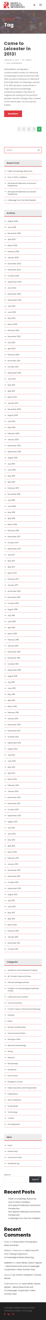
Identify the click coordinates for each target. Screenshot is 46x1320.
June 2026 (12, 227)
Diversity (11, 1015)
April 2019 (11, 482)
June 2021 (12, 379)
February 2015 (13, 712)
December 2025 (14, 233)
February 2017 (13, 579)
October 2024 (13, 276)
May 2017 (11, 561)
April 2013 (11, 846)
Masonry (11, 1057)
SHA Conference (14, 63)
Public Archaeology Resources (20, 171)
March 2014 (12, 779)
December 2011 (14, 943)
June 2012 (12, 906)
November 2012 (14, 876)
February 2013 (13, 858)
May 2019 (11, 476)
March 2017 (12, 573)
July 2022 (11, 342)
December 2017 (14, 536)
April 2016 (11, 627)
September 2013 (14, 815)
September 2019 (14, 452)
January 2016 (13, 646)
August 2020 (13, 415)
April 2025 (11, 239)
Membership (13, 1063)
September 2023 (14, 300)
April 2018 (11, 518)
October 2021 (13, 367)
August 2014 (13, 749)
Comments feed (15, 1157)
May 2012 (11, 912)
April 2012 (11, 919)
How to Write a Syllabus (17, 177)
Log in (10, 1145)
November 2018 (14, 494)
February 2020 (13, 433)
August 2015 (12, 676)
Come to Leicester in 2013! (17, 48)
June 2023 (12, 312)
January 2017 (13, 585)
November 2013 (14, 803)
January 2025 (13, 257)
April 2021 (11, 391)
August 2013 (12, 821)
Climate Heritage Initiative (18, 982)
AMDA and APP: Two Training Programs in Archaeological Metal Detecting (21, 1254)
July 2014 (11, 755)
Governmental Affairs (16, 1033)
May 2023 (11, 318)
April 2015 (11, 700)
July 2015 (11, 682)
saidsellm (8, 1262)
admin (28, 60)
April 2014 (11, 773)
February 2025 (13, 251)
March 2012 (12, 925)
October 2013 (13, 809)
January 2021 (13, 403)
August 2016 (12, 609)
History (10, 1051)
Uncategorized (14, 1124)
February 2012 (13, 931)
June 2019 (12, 470)
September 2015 (14, 670)
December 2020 (14, 409)
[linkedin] (9, 1314)
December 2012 (14, 870)
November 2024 (14, 270)
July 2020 (11, 421)
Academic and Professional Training (22, 970)
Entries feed (12, 1151)
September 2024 (15, 282)
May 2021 (11, 385)
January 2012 (13, 937)
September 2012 (14, 888)
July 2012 (11, 900)
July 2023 (11, 306)
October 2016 (13, 603)
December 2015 (14, 652)
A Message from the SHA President (22, 200)
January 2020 (13, 439)
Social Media (13, 1106)
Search (7, 1174)
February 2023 (13, 330)
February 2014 (13, 785)
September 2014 (14, 743)
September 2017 (14, 549)
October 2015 (13, 664)
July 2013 (11, 828)
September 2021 (14, 373)
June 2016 (12, 621)
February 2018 (13, 530)
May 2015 (11, 694)
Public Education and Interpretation (22, 1088)
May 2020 (12, 427)
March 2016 (12, 633)
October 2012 (13, 882)
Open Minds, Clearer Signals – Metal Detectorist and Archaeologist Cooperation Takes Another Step (23, 1266)
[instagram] (13, 1314)
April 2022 (11, 348)
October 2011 (13, 949)
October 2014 (13, 737)
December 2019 (14, 445)
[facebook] (4, 1314)
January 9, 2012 (11, 60)
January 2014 (13, 791)
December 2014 (14, 724)
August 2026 (13, 221)
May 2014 (11, 767)
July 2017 (11, 555)
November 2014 (14, 731)
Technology (12, 1112)
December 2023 (14, 294)
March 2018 (12, 524)
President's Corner (15, 1082)
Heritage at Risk (14, 1039)
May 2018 (11, 512)
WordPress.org (13, 1163)
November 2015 (14, 658)
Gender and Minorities (17, 1027)
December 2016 (14, 591)
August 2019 (12, 458)
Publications (13, 1094)
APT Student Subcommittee (19, 976)
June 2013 (12, 834)
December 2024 (14, 263)
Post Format (13, 1076)
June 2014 (12, 761)
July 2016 (11, 615)
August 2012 (12, 894)
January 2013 (13, 864)
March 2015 (12, 706)
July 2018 (11, 500)
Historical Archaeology (17, 1045)
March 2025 (12, 245)
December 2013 (14, 797)
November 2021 (14, 361)
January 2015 (13, 718)
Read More (13, 114)
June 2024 (12, 288)
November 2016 (14, 597)
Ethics (10, 1021)
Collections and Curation (18, 997)
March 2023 (12, 324)
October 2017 (13, 542)
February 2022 (13, 354)
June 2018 (12, 506)
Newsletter (12, 1069)
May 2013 (11, 840)
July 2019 (11, 464)
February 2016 (13, 640)
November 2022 (14, 336)
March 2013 (12, 852)
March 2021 (12, 397)
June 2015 (12, 688)
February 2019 (13, 488)
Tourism (11, 1118)
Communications (15, 1003)
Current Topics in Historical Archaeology (24, 1009)
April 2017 (11, 567)
